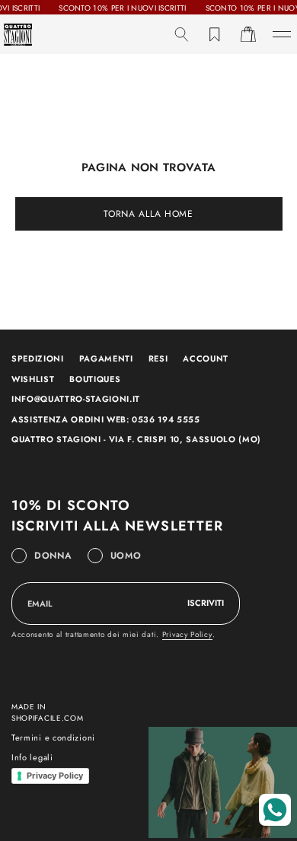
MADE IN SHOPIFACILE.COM (47, 712)
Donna (53, 555)
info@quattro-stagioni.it (75, 399)
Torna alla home (148, 214)
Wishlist (32, 379)
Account (205, 358)
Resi (158, 358)
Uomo (126, 555)
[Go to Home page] (18, 34)
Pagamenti (106, 358)
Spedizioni (37, 358)
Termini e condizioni (53, 737)
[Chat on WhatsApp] (275, 810)
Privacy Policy (187, 634)
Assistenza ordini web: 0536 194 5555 (105, 419)
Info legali (32, 757)
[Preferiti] (215, 34)
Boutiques (94, 379)
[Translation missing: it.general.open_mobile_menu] (282, 34)
